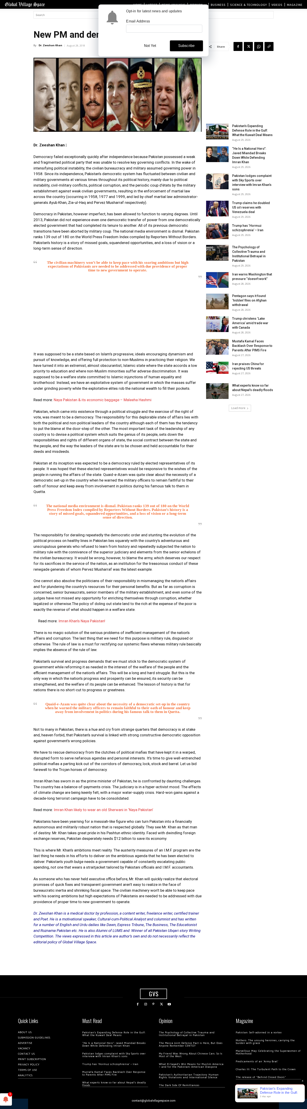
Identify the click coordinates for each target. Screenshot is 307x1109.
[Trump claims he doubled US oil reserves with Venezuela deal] (217, 208)
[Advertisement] (117, 316)
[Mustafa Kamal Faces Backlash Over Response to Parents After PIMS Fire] (217, 347)
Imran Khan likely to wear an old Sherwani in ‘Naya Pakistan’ (103, 810)
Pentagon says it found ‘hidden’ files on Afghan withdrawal (249, 300)
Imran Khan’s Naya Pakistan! (81, 621)
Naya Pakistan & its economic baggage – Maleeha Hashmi (102, 400)
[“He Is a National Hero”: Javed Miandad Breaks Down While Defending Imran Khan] (217, 154)
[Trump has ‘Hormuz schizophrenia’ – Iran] (217, 231)
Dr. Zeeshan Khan (50, 45)
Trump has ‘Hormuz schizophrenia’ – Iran (110, 1064)
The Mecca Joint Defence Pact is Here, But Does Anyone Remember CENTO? (191, 1044)
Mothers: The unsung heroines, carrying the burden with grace (265, 1041)
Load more (238, 408)
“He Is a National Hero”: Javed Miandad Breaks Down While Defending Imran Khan (114, 1044)
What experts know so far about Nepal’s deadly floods (114, 1083)
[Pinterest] (153, 1004)
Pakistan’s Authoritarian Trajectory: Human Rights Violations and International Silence (189, 1076)
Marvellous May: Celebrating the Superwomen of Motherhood (268, 1052)
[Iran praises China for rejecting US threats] (217, 368)
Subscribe (186, 46)
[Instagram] (145, 1004)
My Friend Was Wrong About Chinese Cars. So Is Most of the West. (190, 1055)
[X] (248, 46)
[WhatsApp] (258, 46)
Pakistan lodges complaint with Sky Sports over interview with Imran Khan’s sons (114, 1055)
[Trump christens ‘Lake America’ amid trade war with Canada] (217, 324)
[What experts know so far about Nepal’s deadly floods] (217, 391)
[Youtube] (169, 1004)
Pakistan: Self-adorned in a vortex (259, 1032)
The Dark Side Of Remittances (179, 1085)
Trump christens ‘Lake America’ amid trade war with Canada (250, 323)
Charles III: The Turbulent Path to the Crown (266, 1069)
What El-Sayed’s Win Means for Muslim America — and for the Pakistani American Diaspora (191, 1065)
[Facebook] (238, 46)
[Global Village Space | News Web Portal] (24, 4)
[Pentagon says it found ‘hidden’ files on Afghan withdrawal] (217, 301)
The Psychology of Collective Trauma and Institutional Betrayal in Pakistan (187, 1033)
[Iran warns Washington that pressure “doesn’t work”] (217, 280)
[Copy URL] (269, 46)
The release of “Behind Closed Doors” (261, 1077)
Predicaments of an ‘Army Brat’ (257, 1061)
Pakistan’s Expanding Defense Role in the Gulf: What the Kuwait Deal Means (252, 130)
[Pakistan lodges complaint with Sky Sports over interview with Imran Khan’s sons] (217, 181)
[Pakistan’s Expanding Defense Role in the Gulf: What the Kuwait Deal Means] (217, 131)
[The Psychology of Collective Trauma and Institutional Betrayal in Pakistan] (217, 253)
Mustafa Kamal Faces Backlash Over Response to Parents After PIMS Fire (252, 345)
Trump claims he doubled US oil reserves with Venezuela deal (251, 207)
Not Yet (150, 46)
